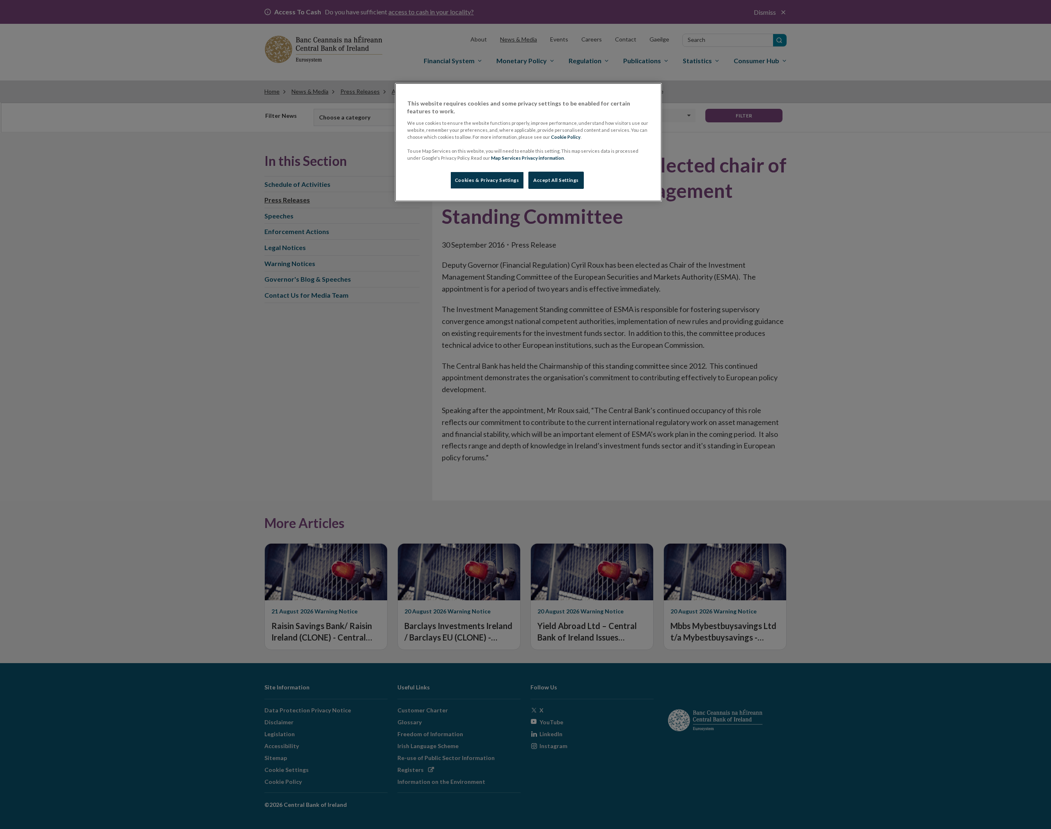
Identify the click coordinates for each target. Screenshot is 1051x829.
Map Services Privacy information (527, 158)
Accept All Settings (556, 180)
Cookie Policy (566, 137)
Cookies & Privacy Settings (487, 180)
